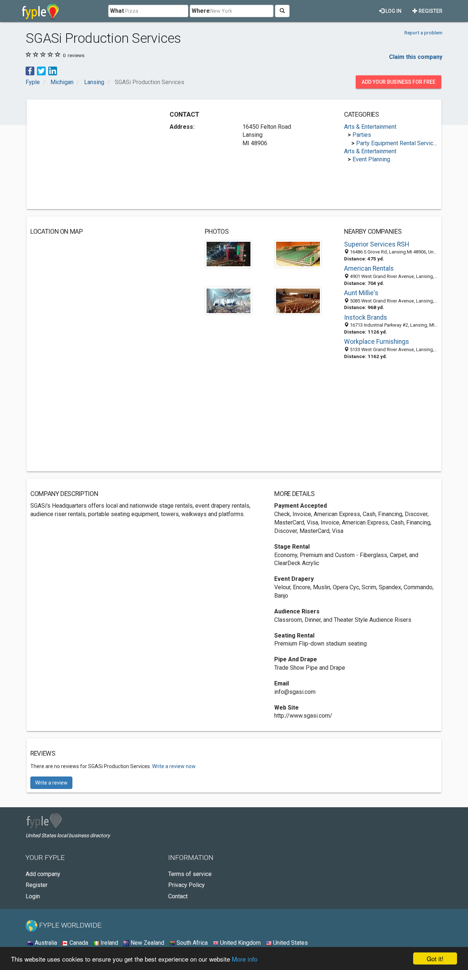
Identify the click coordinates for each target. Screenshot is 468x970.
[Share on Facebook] (30, 70)
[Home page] (40, 11)
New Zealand (146, 942)
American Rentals (369, 268)
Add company (43, 874)
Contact (178, 896)
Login (33, 896)
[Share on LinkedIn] (52, 70)
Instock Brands (365, 317)
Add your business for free (398, 82)
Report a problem (423, 32)
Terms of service (190, 874)
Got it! (435, 958)
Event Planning (371, 159)
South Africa (191, 942)
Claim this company (415, 56)
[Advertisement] (91, 154)
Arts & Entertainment (370, 126)
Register (430, 11)
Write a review (51, 783)
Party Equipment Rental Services (398, 143)
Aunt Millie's (361, 293)
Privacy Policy (186, 884)
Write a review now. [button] (174, 766)
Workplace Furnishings (376, 341)
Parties (361, 134)
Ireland (108, 942)
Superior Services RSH (376, 244)
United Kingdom (240, 942)
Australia (45, 942)
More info (244, 958)
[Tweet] (41, 70)
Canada (78, 942)
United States (290, 942)
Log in (392, 11)
